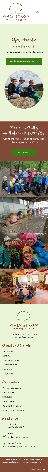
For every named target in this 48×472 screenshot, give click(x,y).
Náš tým (6, 356)
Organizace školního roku (13, 410)
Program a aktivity (10, 360)
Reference (7, 369)
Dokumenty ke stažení (12, 406)
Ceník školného (9, 392)
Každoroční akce (9, 365)
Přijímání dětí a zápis (11, 388)
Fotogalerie (7, 374)
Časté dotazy (8, 401)
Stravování (7, 397)
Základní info (8, 351)
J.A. (44, 469)
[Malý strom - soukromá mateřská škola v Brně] (16, 12)
